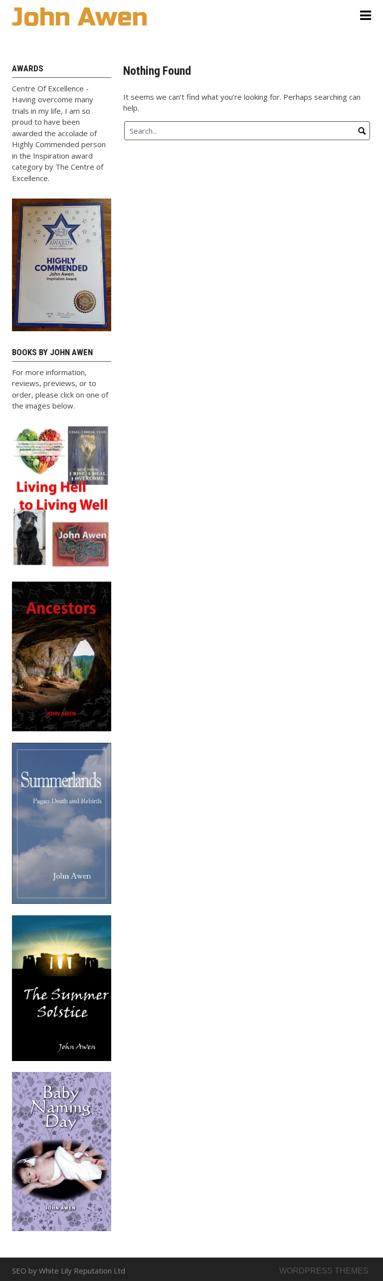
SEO (19, 1271)
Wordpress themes (324, 1271)
